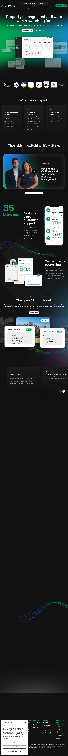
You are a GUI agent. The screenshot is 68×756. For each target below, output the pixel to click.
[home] (8, 5)
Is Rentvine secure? (13, 571)
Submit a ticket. (61, 615)
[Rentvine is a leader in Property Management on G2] (31, 85)
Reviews (34, 8)
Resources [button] (41, 8)
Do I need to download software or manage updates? (24, 566)
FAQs (34, 725)
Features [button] (20, 8)
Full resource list (34, 682)
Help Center (36, 722)
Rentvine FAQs (34, 593)
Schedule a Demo (61, 5)
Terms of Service (60, 728)
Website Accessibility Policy (35, 747)
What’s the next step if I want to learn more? (21, 587)
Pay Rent (33, 3)
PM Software (27, 722)
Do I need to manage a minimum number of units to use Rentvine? (28, 545)
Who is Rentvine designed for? (16, 555)
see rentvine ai (34, 312)
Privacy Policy (59, 737)
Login (25, 3)
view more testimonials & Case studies (34, 485)
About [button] (48, 8)
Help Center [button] (43, 3)
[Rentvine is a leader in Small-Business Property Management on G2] (39, 85)
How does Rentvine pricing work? (17, 576)
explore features (40, 30)
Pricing (27, 8)
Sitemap (58, 738)
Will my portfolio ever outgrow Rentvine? (20, 550)
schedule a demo (27, 30)
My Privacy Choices (47, 747)
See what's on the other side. (34, 193)
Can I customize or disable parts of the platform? (23, 561)
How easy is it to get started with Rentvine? (21, 582)
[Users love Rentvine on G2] (46, 85)
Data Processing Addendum (60, 734)
